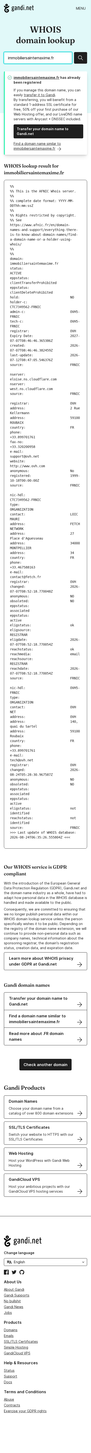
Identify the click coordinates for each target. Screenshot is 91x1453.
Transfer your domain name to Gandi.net (42, 131)
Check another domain (45, 1064)
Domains (10, 1330)
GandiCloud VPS (17, 1353)
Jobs (8, 1313)
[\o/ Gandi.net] (45, 1241)
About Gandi (14, 1289)
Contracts (12, 1405)
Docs (8, 1382)
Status (9, 1370)
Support (10, 1376)
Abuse (9, 1399)
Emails (9, 1336)
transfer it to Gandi (39, 95)
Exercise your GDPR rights (25, 1411)
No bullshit (12, 1301)
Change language (19, 1253)
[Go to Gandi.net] (19, 8)
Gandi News (13, 1307)
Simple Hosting (16, 1347)
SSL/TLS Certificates (21, 1341)
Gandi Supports (16, 1295)
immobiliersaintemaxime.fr (36, 77)
